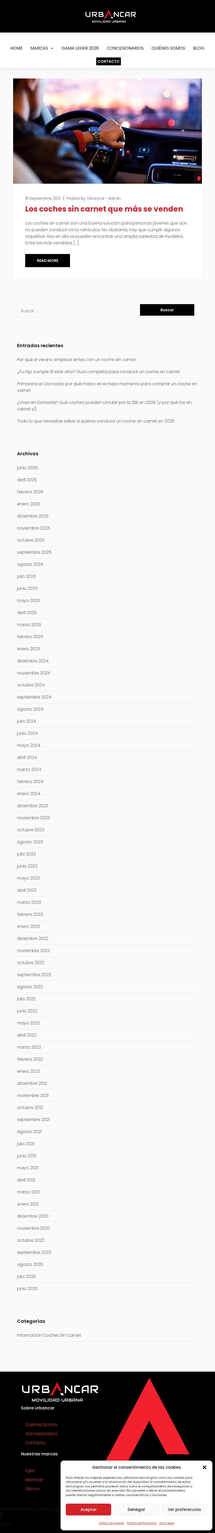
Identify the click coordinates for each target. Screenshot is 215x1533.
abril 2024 (27, 757)
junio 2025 (27, 588)
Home (16, 48)
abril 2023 (26, 890)
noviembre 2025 (33, 528)
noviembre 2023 (33, 818)
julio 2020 (26, 1276)
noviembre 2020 (33, 1228)
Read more (47, 260)
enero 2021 (28, 1204)
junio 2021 (26, 1156)
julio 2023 (26, 854)
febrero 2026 (30, 492)
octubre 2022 (30, 963)
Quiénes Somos (168, 48)
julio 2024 (26, 721)
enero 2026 (28, 504)
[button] (204, 1467)
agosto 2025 (30, 564)
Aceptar (88, 1509)
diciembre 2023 (32, 806)
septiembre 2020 (34, 1252)
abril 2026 (27, 480)
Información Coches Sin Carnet (49, 1335)
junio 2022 (27, 1011)
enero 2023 (28, 926)
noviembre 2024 (33, 673)
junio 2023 (27, 866)
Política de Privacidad (142, 1523)
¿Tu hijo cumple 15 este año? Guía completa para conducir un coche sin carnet (99, 372)
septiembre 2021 (33, 1120)
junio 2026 (27, 468)
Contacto (109, 61)
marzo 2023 (29, 902)
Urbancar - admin (104, 198)
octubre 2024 (31, 685)
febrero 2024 (30, 782)
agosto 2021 (29, 1132)
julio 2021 (25, 1144)
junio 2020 (27, 1289)
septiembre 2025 (34, 552)
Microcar (34, 1480)
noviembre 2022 (33, 951)
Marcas (39, 48)
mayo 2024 (28, 745)
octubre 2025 (31, 540)
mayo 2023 (28, 878)
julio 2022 (26, 999)
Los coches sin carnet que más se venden (104, 209)
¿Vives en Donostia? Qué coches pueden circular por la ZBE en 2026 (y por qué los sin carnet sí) (104, 405)
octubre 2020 (31, 1240)
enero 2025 (28, 649)
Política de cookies (111, 1523)
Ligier (30, 1470)
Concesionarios (125, 48)
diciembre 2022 (32, 938)
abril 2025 (27, 613)
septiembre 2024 (34, 697)
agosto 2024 (30, 709)
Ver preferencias (184, 1509)
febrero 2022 (30, 1059)
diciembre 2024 (33, 661)
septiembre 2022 (34, 975)
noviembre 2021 (33, 1095)
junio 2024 (27, 733)
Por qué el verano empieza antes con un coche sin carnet (76, 360)
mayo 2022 (28, 1023)
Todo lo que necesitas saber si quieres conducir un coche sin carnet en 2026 (95, 421)
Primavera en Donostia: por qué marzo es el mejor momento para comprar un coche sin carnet (107, 387)
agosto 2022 (30, 987)
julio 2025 (26, 576)
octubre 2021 (30, 1107)
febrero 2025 (30, 637)
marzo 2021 (28, 1192)
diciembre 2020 (33, 1216)
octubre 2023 (30, 830)
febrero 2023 (30, 914)
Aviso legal (166, 1523)
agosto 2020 (30, 1264)
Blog (198, 48)
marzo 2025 (29, 625)
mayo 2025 (28, 601)
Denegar (136, 1509)
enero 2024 (28, 794)
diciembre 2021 (32, 1083)
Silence (32, 1489)
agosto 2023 (30, 842)
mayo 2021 (28, 1168)
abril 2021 (26, 1180)
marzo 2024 (29, 769)
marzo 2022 (29, 1047)
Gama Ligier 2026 (80, 48)
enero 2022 (28, 1071)
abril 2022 (26, 1035)
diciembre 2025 (33, 516)
